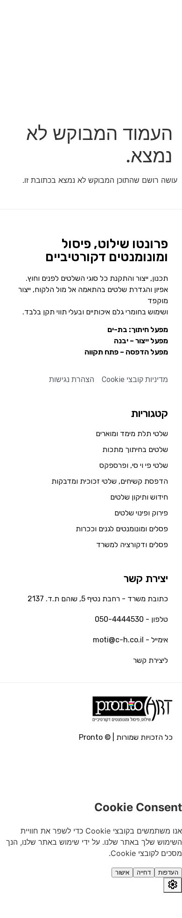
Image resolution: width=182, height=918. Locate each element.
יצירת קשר (146, 578)
